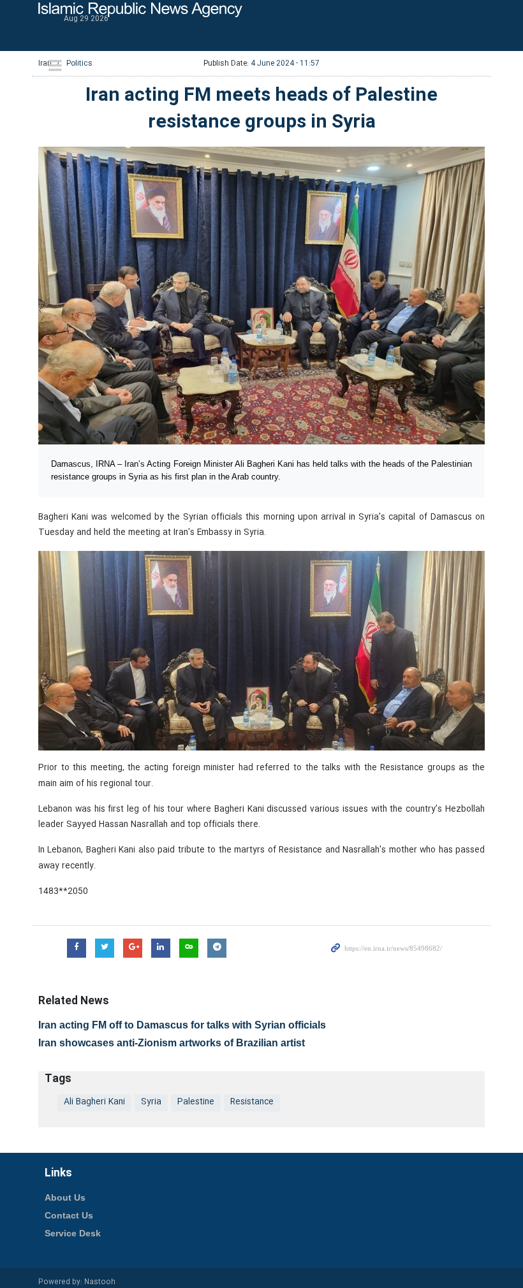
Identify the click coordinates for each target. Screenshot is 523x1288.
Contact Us (69, 1215)
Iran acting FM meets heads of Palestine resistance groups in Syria (261, 110)
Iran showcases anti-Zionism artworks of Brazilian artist (171, 1042)
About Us (65, 1197)
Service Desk (73, 1233)
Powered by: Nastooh (76, 1282)
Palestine (195, 1102)
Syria (151, 1102)
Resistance (252, 1102)
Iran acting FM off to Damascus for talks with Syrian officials (182, 1025)
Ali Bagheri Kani (94, 1102)
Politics (79, 63)
